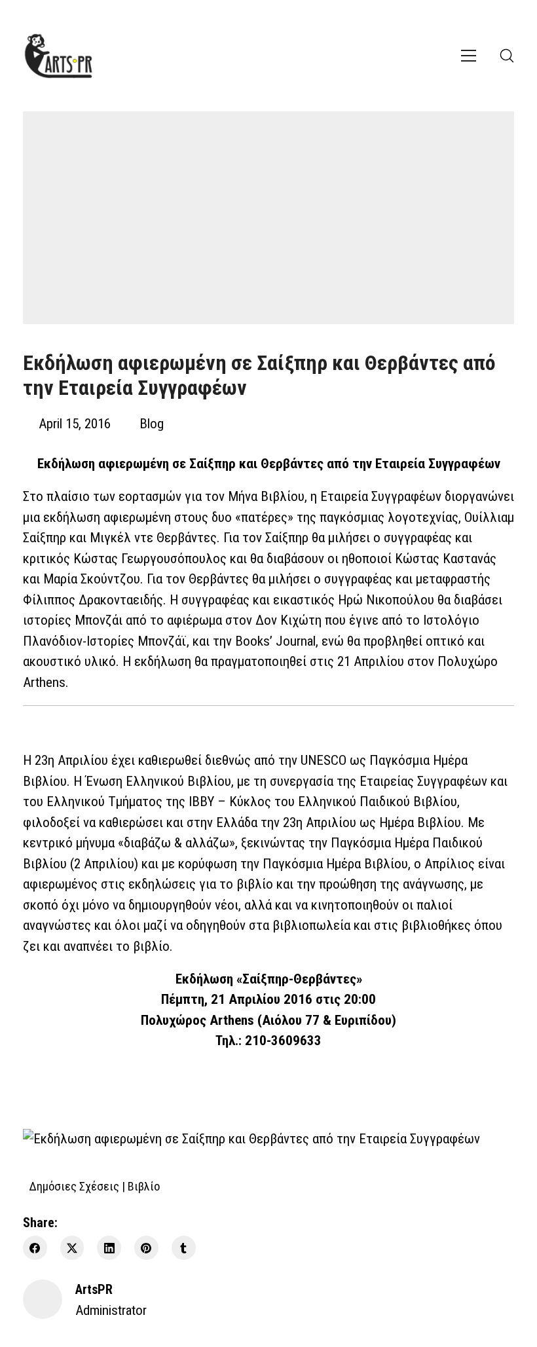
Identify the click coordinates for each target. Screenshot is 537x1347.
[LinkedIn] (109, 1248)
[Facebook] (35, 1248)
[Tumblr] (184, 1248)
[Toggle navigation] (468, 55)
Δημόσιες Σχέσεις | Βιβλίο (94, 1186)
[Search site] (507, 55)
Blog (151, 424)
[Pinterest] (146, 1248)
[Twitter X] (72, 1248)
